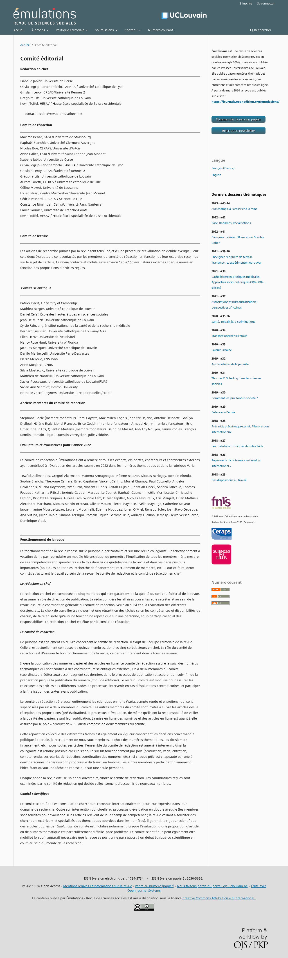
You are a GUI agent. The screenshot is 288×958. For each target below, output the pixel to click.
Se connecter (265, 3)
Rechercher (262, 30)
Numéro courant (160, 30)
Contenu (131, 30)
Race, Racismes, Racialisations (231, 223)
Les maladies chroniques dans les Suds (237, 446)
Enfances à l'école (223, 412)
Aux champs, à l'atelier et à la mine (234, 209)
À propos (39, 30)
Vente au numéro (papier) (154, 886)
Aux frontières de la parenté (230, 364)
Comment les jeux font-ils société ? (235, 398)
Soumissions (105, 30)
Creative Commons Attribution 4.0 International (218, 898)
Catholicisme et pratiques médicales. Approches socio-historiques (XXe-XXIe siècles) (237, 282)
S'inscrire (246, 3)
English (216, 175)
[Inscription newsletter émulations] (239, 133)
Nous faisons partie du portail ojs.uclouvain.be (212, 886)
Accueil (19, 30)
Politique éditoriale (70, 30)
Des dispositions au (224, 480)
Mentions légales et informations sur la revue (97, 886)
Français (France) (223, 168)
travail (241, 480)
